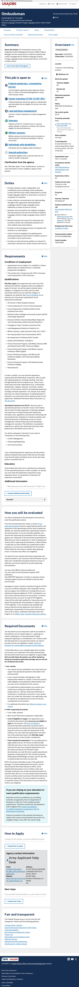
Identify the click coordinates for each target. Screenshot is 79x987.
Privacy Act (9, 935)
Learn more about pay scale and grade (63, 124)
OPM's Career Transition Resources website (30, 614)
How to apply (53, 35)
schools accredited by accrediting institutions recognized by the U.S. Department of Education (22, 809)
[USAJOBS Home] (10, 4)
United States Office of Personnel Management (29, 964)
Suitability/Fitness (61, 228)
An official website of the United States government (18, 1)
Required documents (35, 35)
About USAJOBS (7, 982)
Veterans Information (9, 976)
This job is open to (22, 30)
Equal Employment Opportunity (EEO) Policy (21, 928)
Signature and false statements (16, 942)
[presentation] (64, 74)
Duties (36, 30)
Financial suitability (12, 930)
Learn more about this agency (17, 66)
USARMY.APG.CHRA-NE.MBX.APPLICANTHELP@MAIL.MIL (15, 871)
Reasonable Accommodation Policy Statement (17, 973)
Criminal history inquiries (13, 925)
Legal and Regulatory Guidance (12, 979)
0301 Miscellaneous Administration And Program (62, 169)
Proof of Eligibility (32, 295)
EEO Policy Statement (9, 970)
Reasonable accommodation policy (17, 937)
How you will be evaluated (13, 35)
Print (56, 17)
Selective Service (11, 939)
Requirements (49, 30)
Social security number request (16, 944)
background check (63, 216)
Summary (7, 30)
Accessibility (6, 985)
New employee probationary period (17, 932)
